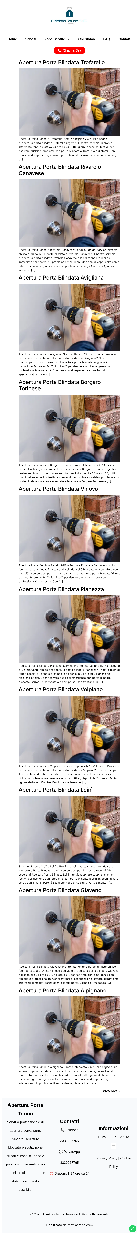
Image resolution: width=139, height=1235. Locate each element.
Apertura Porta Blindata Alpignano (62, 990)
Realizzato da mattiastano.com (69, 1225)
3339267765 (69, 1141)
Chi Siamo (86, 39)
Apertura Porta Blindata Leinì (56, 789)
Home (12, 39)
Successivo (111, 1090)
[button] (113, 1146)
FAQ (106, 39)
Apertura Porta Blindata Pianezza (61, 589)
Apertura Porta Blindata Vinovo (58, 488)
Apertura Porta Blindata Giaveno (60, 890)
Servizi (30, 39)
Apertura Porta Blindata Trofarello (62, 62)
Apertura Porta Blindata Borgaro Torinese (60, 385)
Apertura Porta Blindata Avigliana (61, 277)
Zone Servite (55, 39)
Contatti (124, 39)
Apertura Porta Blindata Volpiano (61, 689)
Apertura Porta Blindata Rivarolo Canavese (60, 169)
